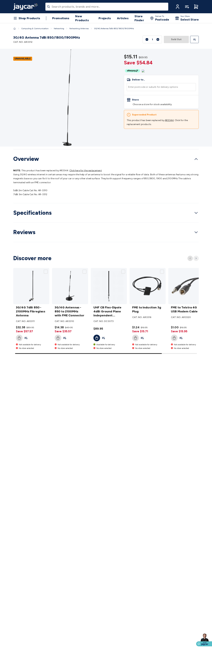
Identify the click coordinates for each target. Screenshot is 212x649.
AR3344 (169, 120)
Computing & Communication (35, 28)
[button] (177, 6)
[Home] (14, 28)
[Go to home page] (25, 6)
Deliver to (138, 79)
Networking (59, 28)
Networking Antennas (79, 28)
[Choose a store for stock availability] (161, 101)
